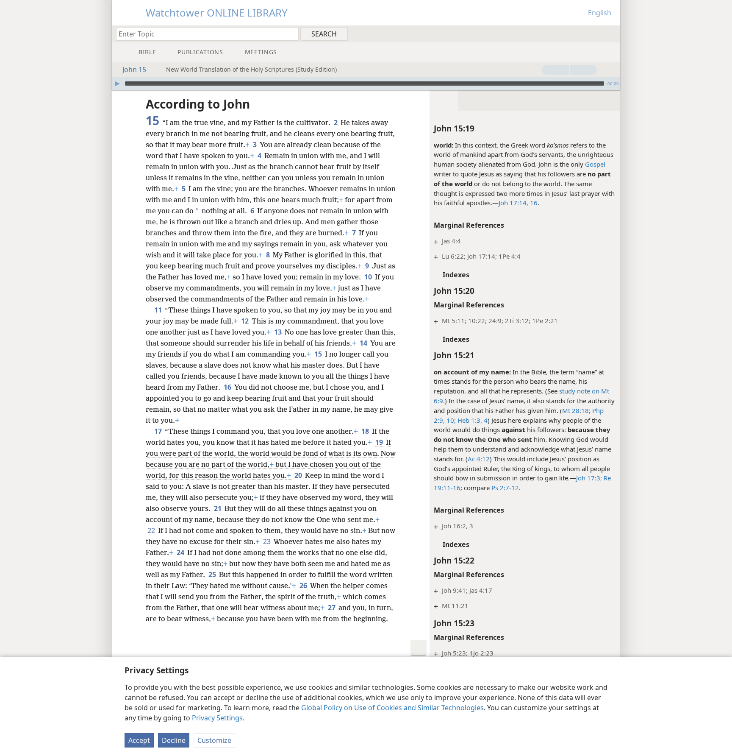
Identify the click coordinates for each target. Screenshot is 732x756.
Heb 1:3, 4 (472, 420)
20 (298, 475)
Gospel (595, 164)
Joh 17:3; (589, 478)
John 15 (134, 69)
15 (318, 354)
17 (158, 431)
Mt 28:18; (576, 410)
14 (364, 343)
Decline (174, 740)
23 (267, 541)
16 (533, 202)
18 (365, 431)
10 (368, 277)
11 (158, 310)
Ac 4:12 (479, 459)
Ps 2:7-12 (505, 487)
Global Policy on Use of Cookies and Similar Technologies (392, 707)
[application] (366, 83)
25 (212, 574)
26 (303, 585)
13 (278, 332)
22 (151, 530)
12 (245, 321)
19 (379, 442)
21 (218, 508)
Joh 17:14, (513, 202)
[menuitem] (610, 33)
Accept (139, 740)
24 (181, 552)
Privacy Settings (217, 718)
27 (332, 607)
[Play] (117, 83)
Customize (214, 740)
